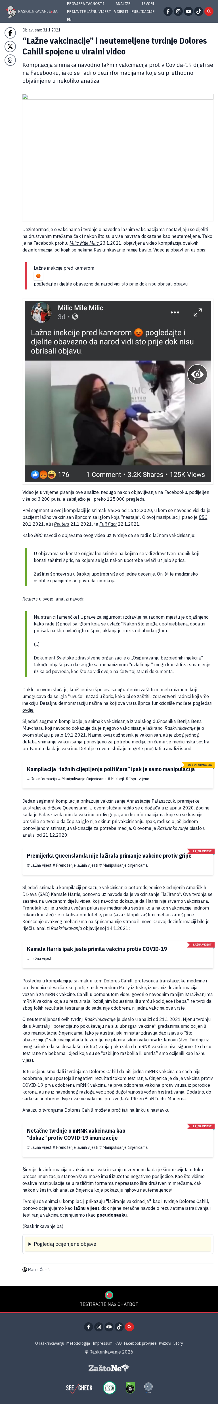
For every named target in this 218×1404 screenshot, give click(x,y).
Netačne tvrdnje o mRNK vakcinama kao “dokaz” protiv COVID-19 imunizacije (76, 1134)
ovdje (106, 671)
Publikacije (142, 11)
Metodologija (78, 1343)
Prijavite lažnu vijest (89, 11)
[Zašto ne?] (109, 1368)
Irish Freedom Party (109, 987)
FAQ (118, 1343)
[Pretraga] (208, 11)
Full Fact (108, 524)
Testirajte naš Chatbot (109, 1304)
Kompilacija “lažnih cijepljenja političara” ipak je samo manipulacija (111, 769)
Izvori (148, 3)
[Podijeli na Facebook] (10, 33)
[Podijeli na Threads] (10, 60)
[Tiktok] (198, 11)
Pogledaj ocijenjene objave (65, 1244)
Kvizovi (165, 1343)
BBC (203, 517)
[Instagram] (178, 11)
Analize (123, 3)
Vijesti (121, 11)
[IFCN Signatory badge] (130, 1388)
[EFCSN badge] (109, 1388)
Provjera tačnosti (85, 3)
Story (178, 1343)
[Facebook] (168, 11)
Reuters (61, 524)
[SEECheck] (79, 1388)
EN (69, 19)
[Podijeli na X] (10, 46)
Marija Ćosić (38, 1269)
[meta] (148, 1388)
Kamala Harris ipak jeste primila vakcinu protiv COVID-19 (97, 949)
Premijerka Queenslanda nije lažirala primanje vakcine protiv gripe (109, 855)
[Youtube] (188, 11)
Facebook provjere (140, 1343)
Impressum (102, 1343)
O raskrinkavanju (49, 1343)
